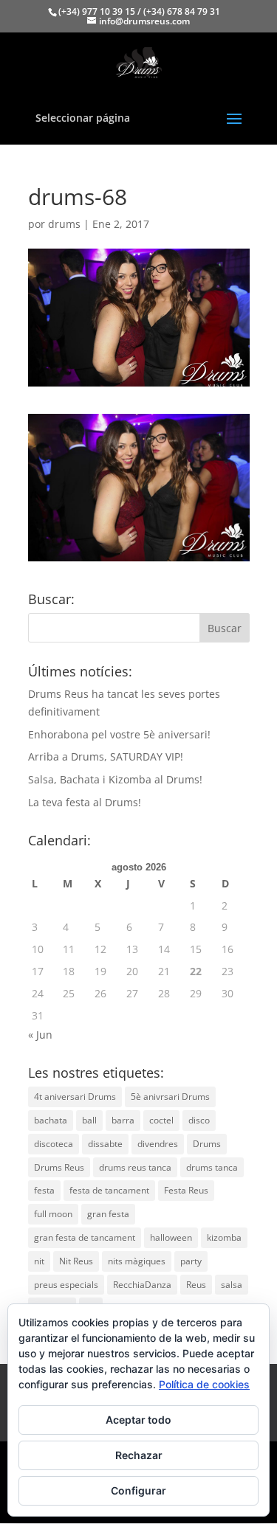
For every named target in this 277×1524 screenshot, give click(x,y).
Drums (207, 1143)
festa (44, 1190)
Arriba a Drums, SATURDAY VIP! (105, 756)
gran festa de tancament (84, 1237)
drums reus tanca (135, 1167)
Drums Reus (59, 1167)
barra (123, 1120)
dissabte (105, 1143)
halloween (171, 1237)
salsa (231, 1284)
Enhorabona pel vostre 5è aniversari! (119, 734)
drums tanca (212, 1167)
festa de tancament (109, 1190)
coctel (161, 1120)
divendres (157, 1143)
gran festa (108, 1214)
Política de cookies (204, 1384)
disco (199, 1120)
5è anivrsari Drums (170, 1096)
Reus (196, 1284)
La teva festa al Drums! (84, 802)
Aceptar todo (138, 1419)
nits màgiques (136, 1261)
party (191, 1261)
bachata (50, 1120)
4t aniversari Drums (75, 1096)
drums (64, 224)
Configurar (138, 1490)
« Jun (40, 1035)
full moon (53, 1214)
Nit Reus (76, 1261)
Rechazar (139, 1455)
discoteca (53, 1143)
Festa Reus (186, 1190)
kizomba (224, 1237)
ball (89, 1120)
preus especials (66, 1284)
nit (39, 1261)
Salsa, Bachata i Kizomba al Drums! (115, 779)
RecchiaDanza (142, 1284)
